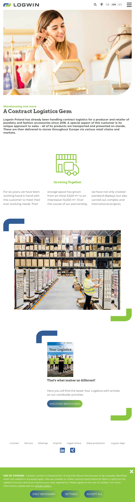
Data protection (95, 443)
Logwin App (118, 443)
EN (114, 4)
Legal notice (74, 443)
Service (28, 443)
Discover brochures (65, 403)
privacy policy (43, 485)
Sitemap (43, 443)
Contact (14, 443)
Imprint (57, 443)
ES (120, 4)
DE (107, 4)
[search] (95, 4)
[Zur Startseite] (21, 5)
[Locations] (102, 4)
